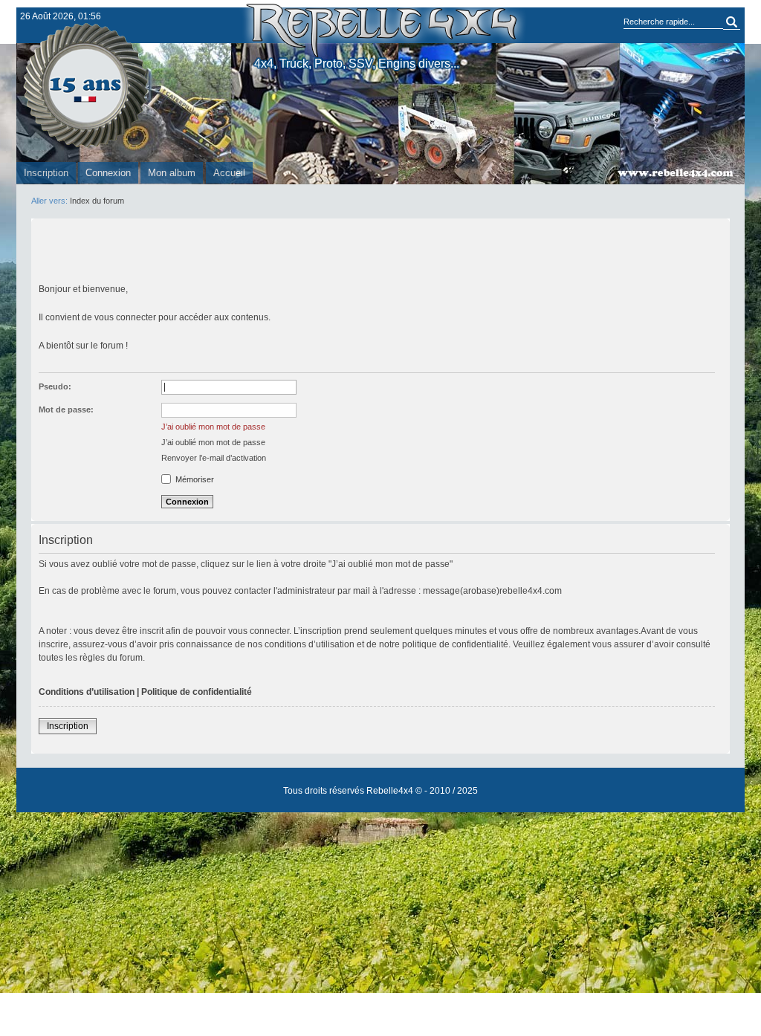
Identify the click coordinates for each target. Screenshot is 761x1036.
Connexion (108, 172)
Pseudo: (55, 386)
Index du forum (97, 200)
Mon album (171, 172)
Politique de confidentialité (196, 692)
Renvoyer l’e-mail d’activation (213, 457)
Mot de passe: (66, 409)
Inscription (46, 172)
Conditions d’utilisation (87, 692)
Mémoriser (193, 479)
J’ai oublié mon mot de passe (213, 426)
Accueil (229, 172)
